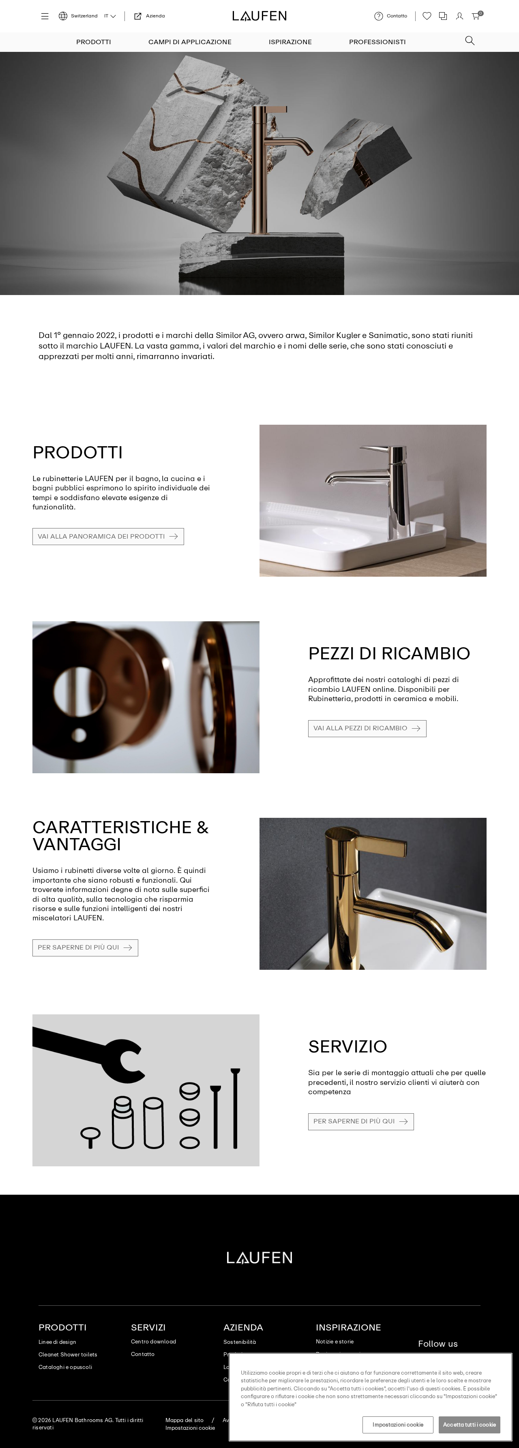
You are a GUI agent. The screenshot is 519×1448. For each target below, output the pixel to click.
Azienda (243, 1327)
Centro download (153, 1342)
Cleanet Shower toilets (68, 1355)
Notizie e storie (335, 1342)
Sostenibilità (239, 1342)
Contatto (143, 1354)
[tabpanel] (259, 173)
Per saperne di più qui (78, 947)
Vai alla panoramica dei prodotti (101, 536)
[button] (469, 38)
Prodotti (93, 42)
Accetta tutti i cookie (469, 1425)
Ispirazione (290, 42)
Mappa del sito (184, 1420)
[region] (371, 1397)
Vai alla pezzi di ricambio (360, 728)
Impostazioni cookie (398, 1425)
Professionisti (377, 42)
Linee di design (57, 1342)
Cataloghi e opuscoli (65, 1367)
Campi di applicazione (190, 42)
